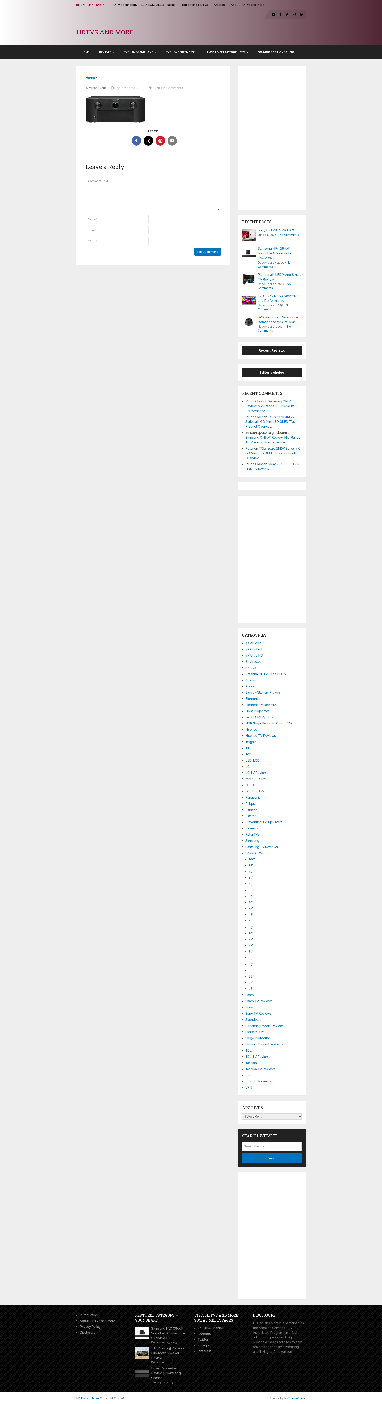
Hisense (251, 729)
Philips (250, 804)
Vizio (248, 1075)
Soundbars (253, 1020)
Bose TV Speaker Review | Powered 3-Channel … (166, 1373)
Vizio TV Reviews (258, 1081)
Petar (249, 448)
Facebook (205, 1334)
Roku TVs (252, 834)
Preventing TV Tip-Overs (263, 822)
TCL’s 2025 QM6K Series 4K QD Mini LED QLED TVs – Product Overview (271, 421)
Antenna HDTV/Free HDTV (265, 674)
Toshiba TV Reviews (260, 1069)
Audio (249, 686)
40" (251, 871)
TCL (248, 1050)
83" (251, 958)
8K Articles (253, 662)
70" (251, 933)
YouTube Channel (92, 5)
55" (251, 908)
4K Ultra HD (254, 655)
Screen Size (254, 853)
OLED (249, 785)
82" (251, 952)
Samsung (252, 841)
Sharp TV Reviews (258, 1001)
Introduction (89, 1315)
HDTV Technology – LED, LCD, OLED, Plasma (143, 5)
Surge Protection (258, 1038)
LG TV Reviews (256, 773)
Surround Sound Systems (264, 1044)
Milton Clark (97, 88)
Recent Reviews (272, 350)
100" (252, 859)
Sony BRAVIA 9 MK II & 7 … (277, 230)
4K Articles (253, 643)
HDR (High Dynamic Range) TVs (269, 723)
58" (251, 915)
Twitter (203, 1339)
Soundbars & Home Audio (275, 52)
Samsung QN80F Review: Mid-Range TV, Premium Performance (269, 406)
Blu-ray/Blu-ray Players (263, 692)
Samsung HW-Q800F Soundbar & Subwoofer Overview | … (275, 253)
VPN (248, 1087)
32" (251, 865)
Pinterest (204, 1351)
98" (251, 989)
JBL (248, 748)
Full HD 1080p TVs (259, 717)
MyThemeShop (294, 1398)
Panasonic (253, 797)
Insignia (250, 742)
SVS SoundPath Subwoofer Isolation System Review (278, 319)
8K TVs (250, 668)
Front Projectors (257, 711)
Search (271, 1158)
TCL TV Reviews (257, 1057)
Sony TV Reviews (258, 1013)
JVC (248, 754)
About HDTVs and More (247, 5)
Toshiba (251, 1063)
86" (251, 970)
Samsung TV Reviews (261, 847)
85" (251, 964)
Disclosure (87, 1332)
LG (247, 766)
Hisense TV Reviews (260, 736)
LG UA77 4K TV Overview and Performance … (277, 298)
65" (251, 927)
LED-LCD (252, 760)
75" (251, 939)
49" (251, 896)
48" (251, 890)
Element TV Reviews (261, 705)
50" (251, 902)
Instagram (205, 1345)
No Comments (172, 88)
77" (251, 945)
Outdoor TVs (254, 791)
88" (251, 976)
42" (251, 878)
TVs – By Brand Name (138, 52)
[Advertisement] (272, 138)
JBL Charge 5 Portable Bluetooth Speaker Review (168, 1353)
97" (251, 983)
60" (251, 921)
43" (251, 884)
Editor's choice (272, 372)
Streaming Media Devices (264, 1026)
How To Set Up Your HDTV (226, 52)
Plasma (250, 816)
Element (251, 699)
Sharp (249, 995)
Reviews (105, 52)
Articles (219, 5)
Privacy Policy (90, 1327)
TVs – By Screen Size (180, 52)
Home (85, 52)
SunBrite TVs (254, 1032)
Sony (249, 1007)
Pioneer (251, 810)
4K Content (253, 649)
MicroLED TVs (255, 779)
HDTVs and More (105, 32)
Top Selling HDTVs (194, 5)
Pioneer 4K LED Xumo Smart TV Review (279, 277)
